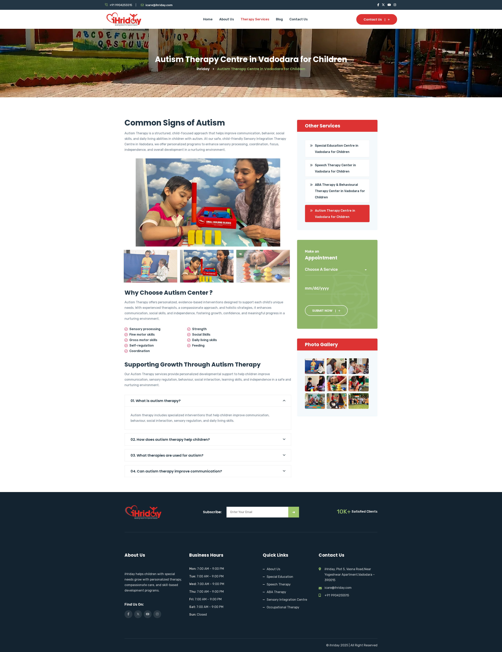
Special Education (280, 577)
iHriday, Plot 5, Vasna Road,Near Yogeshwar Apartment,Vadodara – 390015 (350, 574)
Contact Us (298, 19)
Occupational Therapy (283, 607)
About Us (226, 19)
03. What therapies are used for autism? (167, 455)
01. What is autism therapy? (156, 400)
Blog (279, 19)
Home (208, 19)
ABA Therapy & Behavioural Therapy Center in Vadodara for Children (340, 191)
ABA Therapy (276, 592)
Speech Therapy (279, 584)
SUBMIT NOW (322, 310)
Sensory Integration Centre (287, 599)
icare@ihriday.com (159, 5)
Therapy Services (255, 19)
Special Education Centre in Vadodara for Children (336, 149)
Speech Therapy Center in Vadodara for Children (335, 168)
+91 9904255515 (121, 5)
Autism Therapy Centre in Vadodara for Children (335, 214)
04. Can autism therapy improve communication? (176, 471)
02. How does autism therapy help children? (170, 439)
